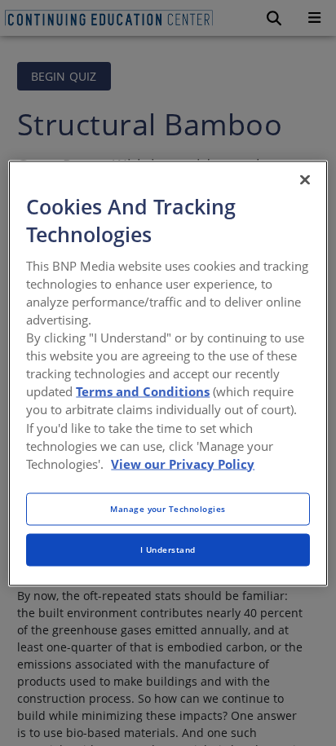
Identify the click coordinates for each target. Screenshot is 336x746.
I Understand (168, 548)
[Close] (305, 179)
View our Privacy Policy (182, 463)
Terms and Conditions (143, 391)
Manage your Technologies (168, 508)
